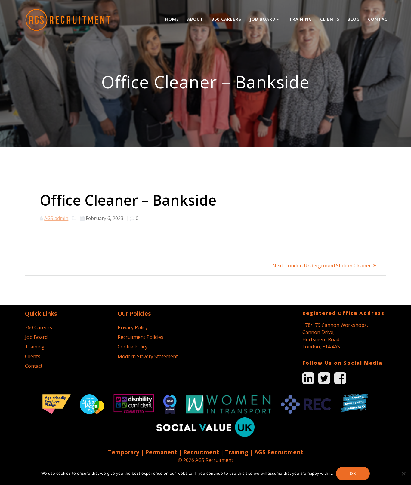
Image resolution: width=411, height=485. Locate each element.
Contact (379, 19)
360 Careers (226, 19)
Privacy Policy (133, 327)
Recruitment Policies (140, 337)
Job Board (263, 19)
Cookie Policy (132, 346)
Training (300, 19)
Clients (329, 19)
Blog (354, 19)
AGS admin (56, 218)
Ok (353, 473)
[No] (403, 474)
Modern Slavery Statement (148, 356)
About (195, 19)
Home (172, 19)
